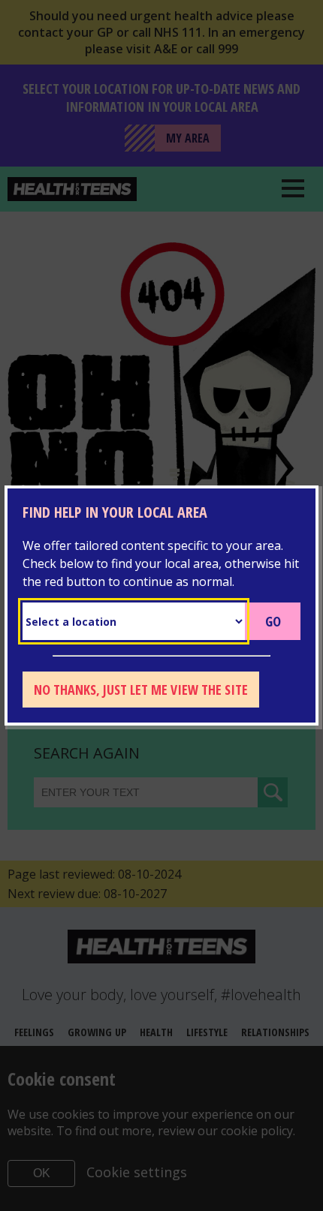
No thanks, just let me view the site (141, 690)
